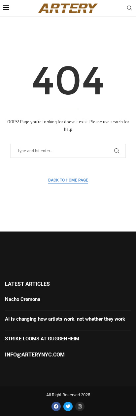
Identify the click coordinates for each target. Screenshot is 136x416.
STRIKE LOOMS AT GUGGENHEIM (43, 339)
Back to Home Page (68, 180)
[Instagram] (80, 406)
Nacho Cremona (22, 299)
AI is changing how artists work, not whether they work (65, 319)
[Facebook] (56, 406)
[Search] (129, 9)
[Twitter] (68, 406)
